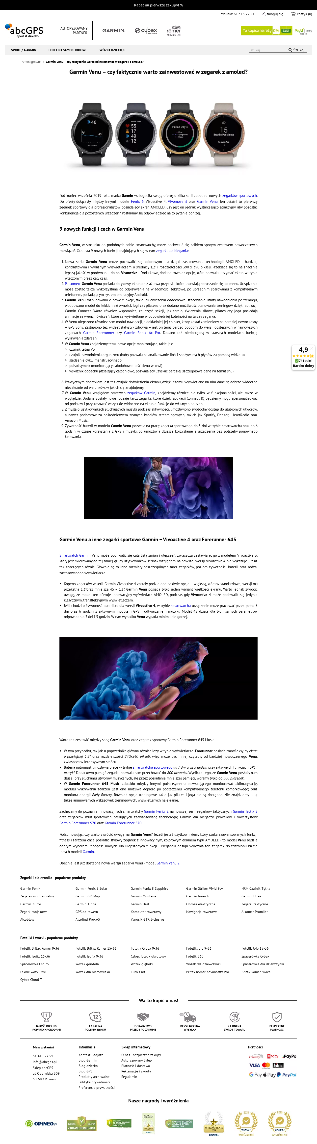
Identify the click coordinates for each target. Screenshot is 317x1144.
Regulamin (129, 1076)
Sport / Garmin (23, 50)
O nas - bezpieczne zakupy (141, 1054)
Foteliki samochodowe (68, 50)
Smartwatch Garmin (74, 555)
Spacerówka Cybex (255, 956)
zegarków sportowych (239, 195)
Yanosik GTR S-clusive (147, 919)
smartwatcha (181, 605)
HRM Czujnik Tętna (255, 888)
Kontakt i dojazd (91, 1054)
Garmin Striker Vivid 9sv (204, 888)
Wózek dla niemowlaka (93, 971)
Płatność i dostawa (135, 1065)
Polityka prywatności (94, 1082)
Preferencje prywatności (97, 1087)
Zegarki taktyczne (254, 904)
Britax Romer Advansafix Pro (207, 971)
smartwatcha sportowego (152, 767)
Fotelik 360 (195, 956)
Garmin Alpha (86, 904)
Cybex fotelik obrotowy (148, 956)
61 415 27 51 (244, 13)
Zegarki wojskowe (33, 911)
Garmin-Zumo (30, 904)
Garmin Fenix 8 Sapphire (149, 888)
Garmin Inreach (197, 896)
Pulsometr (72, 283)
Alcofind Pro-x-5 (88, 919)
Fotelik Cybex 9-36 (145, 948)
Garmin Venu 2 (168, 863)
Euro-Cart (138, 971)
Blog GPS (85, 1071)
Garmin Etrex (251, 896)
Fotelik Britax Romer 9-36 (39, 948)
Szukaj (298, 49)
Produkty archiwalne (94, 1076)
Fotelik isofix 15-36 (35, 956)
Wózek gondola (87, 964)
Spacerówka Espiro (34, 964)
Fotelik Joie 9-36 (198, 948)
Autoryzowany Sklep (136, 1060)
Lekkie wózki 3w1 (33, 971)
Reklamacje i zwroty (136, 1071)
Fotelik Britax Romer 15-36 (96, 948)
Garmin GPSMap (88, 896)
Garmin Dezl (140, 904)
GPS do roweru (87, 911)
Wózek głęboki (142, 964)
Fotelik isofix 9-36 (89, 956)
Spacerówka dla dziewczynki (262, 964)
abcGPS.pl (24, 31)
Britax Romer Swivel (256, 971)
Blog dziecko (88, 1065)
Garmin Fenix (30, 888)
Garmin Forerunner (98, 332)
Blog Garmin (88, 1060)
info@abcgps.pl (45, 1061)
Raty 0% (276, 30)
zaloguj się (275, 13)
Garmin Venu (207, 201)
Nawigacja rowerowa (201, 911)
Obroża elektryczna (200, 904)
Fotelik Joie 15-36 (255, 948)
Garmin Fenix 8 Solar (91, 888)
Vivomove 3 (177, 201)
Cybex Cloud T (31, 979)
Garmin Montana (143, 896)
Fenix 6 (137, 201)
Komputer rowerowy (146, 911)
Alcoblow (27, 919)
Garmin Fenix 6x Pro (142, 332)
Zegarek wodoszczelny (37, 896)
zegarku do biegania (172, 250)
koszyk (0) (304, 13)
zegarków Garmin (141, 392)
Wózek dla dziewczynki (203, 964)
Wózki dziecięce (113, 50)
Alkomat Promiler (254, 911)
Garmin (88, 851)
